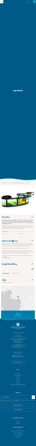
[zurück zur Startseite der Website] (1, 1)
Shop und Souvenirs (18, 375)
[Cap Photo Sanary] (18, 212)
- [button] (2, 309)
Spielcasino (18, 436)
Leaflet (24, 310)
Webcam (18, 373)
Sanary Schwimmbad (18, 432)
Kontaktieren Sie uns (18, 362)
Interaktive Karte (18, 409)
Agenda (18, 382)
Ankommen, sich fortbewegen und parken (18, 384)
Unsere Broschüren (18, 405)
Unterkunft (18, 380)
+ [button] (2, 307)
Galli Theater (18, 423)
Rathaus (18, 421)
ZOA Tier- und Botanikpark (18, 434)
